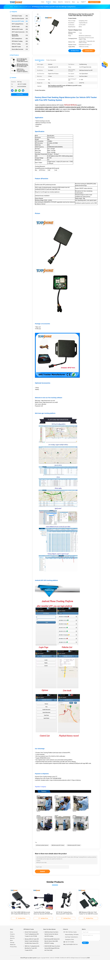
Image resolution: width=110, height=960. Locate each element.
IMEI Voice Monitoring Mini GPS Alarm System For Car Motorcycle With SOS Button (22, 65)
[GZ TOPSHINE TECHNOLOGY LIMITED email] (12, 90)
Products (12, 934)
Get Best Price (75, 50)
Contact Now (20, 94)
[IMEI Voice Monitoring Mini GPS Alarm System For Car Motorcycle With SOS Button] (13, 65)
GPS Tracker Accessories (20, 32)
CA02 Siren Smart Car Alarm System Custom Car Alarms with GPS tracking (51, 934)
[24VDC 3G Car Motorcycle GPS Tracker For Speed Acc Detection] (13, 70)
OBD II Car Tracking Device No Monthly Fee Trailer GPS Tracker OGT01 (32, 948)
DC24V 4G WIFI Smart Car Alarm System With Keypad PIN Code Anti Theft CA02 (52, 948)
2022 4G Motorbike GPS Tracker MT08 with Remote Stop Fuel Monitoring (20, 913)
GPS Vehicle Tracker (20, 15)
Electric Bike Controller (20, 49)
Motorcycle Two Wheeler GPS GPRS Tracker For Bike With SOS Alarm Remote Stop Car (65, 913)
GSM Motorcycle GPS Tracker (74, 845)
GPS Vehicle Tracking (20, 41)
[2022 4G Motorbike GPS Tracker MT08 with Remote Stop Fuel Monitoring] (20, 899)
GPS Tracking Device (20, 38)
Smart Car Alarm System (20, 18)
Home (11, 932)
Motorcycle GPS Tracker (20, 21)
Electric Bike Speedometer (20, 35)
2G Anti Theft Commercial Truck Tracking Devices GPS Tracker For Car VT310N (32, 934)
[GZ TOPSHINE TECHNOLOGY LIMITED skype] (23, 90)
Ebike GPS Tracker (20, 46)
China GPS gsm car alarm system (28, 957)
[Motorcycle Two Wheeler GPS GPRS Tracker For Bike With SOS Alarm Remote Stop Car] (65, 899)
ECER (88, 957)
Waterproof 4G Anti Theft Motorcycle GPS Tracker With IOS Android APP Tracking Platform (43, 913)
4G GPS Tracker (20, 26)
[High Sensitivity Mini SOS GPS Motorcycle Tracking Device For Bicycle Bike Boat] (88, 899)
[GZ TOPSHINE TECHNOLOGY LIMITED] (16, 2)
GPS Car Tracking (20, 44)
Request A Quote (94, 2)
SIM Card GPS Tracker (20, 29)
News (11, 940)
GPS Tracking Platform (20, 24)
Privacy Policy (13, 946)
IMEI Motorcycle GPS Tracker (58, 845)
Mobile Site (12, 944)
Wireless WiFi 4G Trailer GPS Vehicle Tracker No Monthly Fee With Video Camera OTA (32, 941)
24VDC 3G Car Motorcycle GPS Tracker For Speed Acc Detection (22, 70)
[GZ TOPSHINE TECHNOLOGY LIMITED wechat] (19, 90)
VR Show (12, 936)
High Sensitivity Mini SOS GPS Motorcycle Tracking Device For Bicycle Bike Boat (87, 913)
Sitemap (12, 942)
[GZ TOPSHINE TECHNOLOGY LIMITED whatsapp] (16, 90)
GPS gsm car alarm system (42, 845)
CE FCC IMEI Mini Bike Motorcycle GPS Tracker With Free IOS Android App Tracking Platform (22, 60)
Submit (42, 871)
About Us (12, 938)
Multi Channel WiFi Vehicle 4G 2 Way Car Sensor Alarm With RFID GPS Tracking (52, 941)
